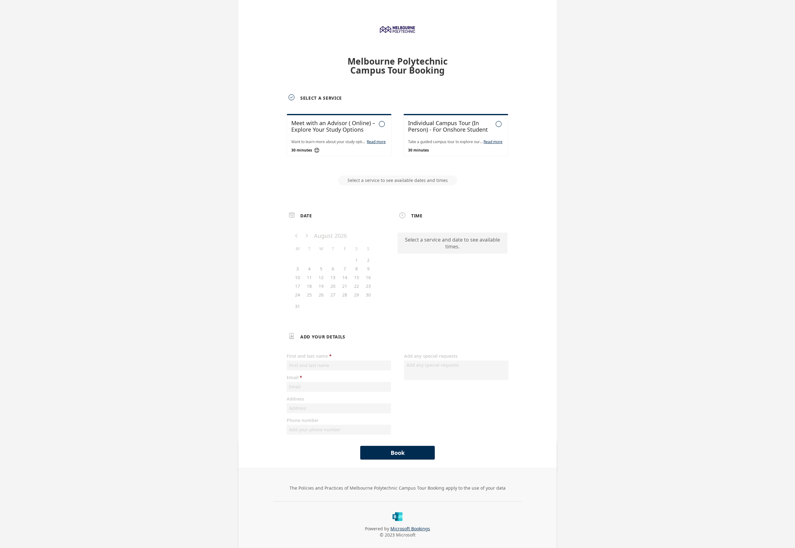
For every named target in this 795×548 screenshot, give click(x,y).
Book (398, 452)
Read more (376, 142)
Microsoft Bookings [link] (410, 529)
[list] (397, 140)
